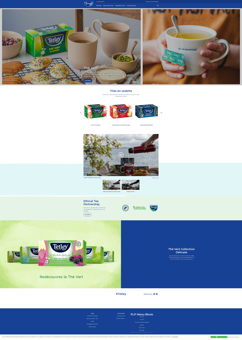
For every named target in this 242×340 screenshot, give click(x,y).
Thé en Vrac (142, 327)
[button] (233, 337)
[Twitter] (154, 294)
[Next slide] (161, 112)
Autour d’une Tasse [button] (108, 5)
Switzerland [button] (101, 1)
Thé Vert (142, 319)
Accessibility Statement (92, 324)
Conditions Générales (92, 315)
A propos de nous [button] (131, 5)
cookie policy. (175, 336)
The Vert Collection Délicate (142, 322)
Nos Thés (142, 330)
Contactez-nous (121, 315)
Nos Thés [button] (98, 5)
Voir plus (88, 80)
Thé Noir (142, 316)
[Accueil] (89, 4)
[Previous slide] (81, 112)
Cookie (92, 321)
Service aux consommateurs (152, 1)
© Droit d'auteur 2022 (92, 318)
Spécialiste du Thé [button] (120, 5)
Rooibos (142, 325)
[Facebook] (157, 294)
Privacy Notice (92, 326)
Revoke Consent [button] (120, 318)
